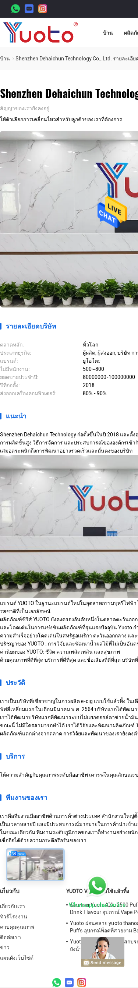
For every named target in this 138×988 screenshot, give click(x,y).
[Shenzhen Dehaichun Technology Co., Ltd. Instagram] (42, 9)
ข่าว (5, 947)
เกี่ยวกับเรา (12, 906)
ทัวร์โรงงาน (13, 917)
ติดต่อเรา (10, 937)
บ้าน (108, 33)
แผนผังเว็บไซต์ (16, 958)
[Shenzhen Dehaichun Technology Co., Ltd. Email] (29, 9)
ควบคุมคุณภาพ (17, 927)
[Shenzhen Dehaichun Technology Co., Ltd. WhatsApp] (15, 9)
